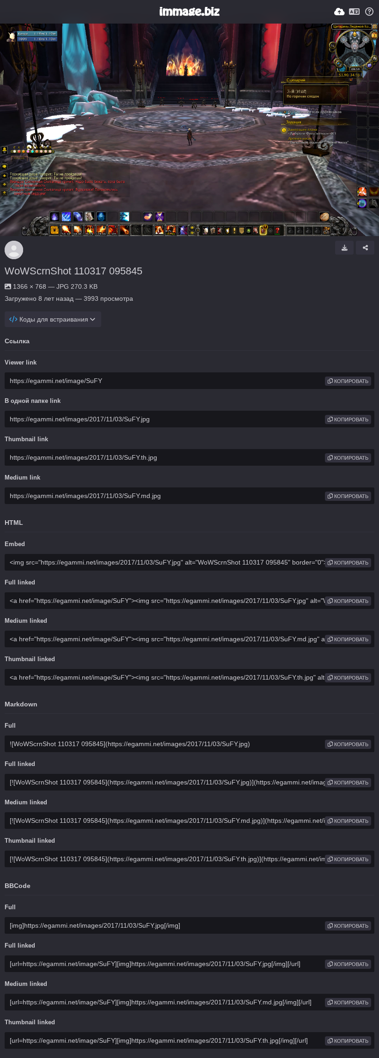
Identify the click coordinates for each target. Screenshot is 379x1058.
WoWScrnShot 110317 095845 (73, 271)
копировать (350, 381)
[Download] (344, 248)
